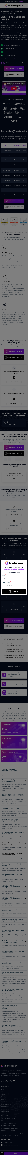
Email (4, 575)
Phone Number (6, 582)
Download (15, 591)
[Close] (25, 562)
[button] (3, 585)
